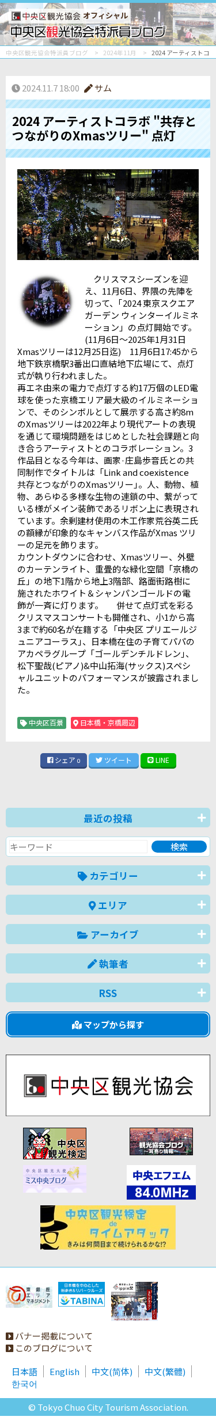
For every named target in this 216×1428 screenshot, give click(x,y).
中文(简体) (112, 1371)
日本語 (24, 1371)
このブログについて (53, 1348)
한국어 (24, 1383)
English (64, 1371)
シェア (66, 760)
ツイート (117, 760)
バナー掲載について (53, 1336)
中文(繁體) (165, 1371)
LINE (161, 760)
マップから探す (113, 1024)
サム (102, 88)
